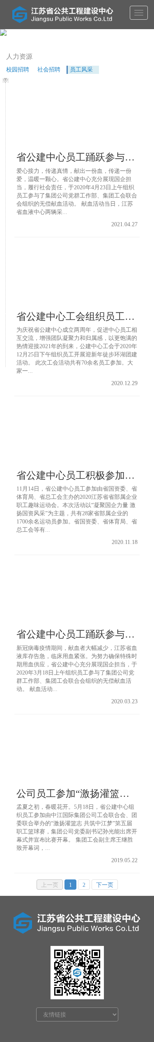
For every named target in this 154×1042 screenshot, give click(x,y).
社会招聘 (48, 70)
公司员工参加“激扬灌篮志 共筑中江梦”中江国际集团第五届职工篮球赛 (77, 793)
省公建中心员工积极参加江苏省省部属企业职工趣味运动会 (77, 475)
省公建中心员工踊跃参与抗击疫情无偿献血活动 (77, 634)
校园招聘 (17, 70)
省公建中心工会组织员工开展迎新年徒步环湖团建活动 (77, 316)
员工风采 (81, 70)
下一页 (104, 885)
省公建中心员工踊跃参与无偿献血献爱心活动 (77, 157)
